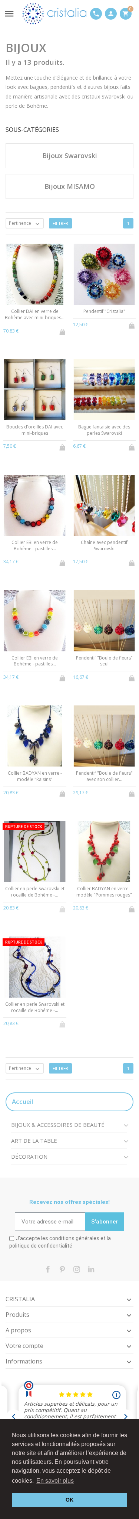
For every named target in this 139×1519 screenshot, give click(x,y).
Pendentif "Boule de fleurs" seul (104, 661)
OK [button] (69, 1500)
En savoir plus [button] (55, 1481)
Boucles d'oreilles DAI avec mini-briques (34, 430)
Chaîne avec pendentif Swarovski (104, 545)
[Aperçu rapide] (22, 329)
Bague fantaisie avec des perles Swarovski (104, 430)
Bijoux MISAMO (69, 186)
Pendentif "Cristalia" (104, 311)
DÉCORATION (29, 1156)
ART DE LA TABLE (34, 1140)
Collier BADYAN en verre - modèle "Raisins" (35, 776)
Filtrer (60, 223)
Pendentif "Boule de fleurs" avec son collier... (104, 776)
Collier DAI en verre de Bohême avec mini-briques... (34, 314)
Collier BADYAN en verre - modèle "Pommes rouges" (104, 891)
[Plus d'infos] (35, 330)
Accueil (22, 1101)
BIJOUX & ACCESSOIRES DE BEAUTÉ (58, 1124)
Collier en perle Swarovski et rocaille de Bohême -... (34, 891)
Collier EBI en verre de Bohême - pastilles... (34, 545)
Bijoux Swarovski (69, 155)
